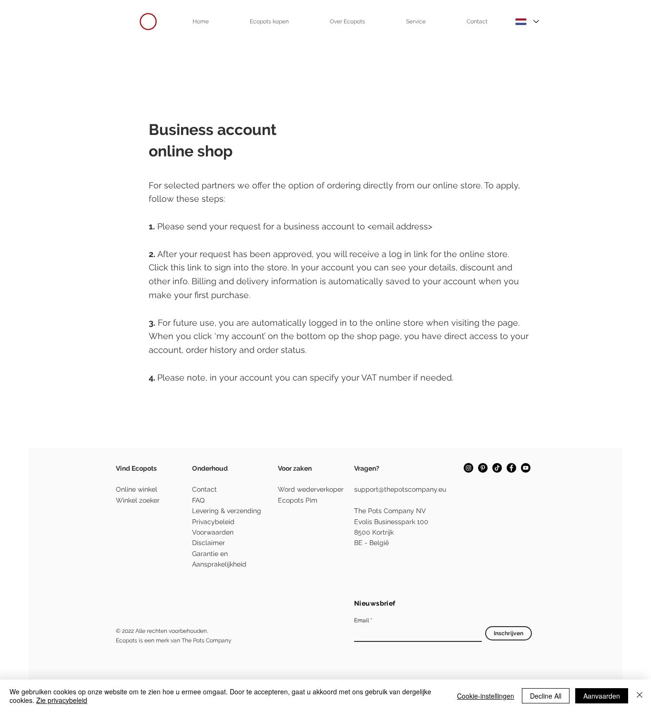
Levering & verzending (226, 511)
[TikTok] (497, 468)
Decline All (545, 696)
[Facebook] (511, 468)
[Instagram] (468, 468)
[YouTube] (525, 468)
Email (361, 620)
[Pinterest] (483, 468)
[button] (269, 21)
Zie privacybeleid (61, 700)
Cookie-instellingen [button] (485, 696)
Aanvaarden (601, 696)
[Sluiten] (639, 695)
